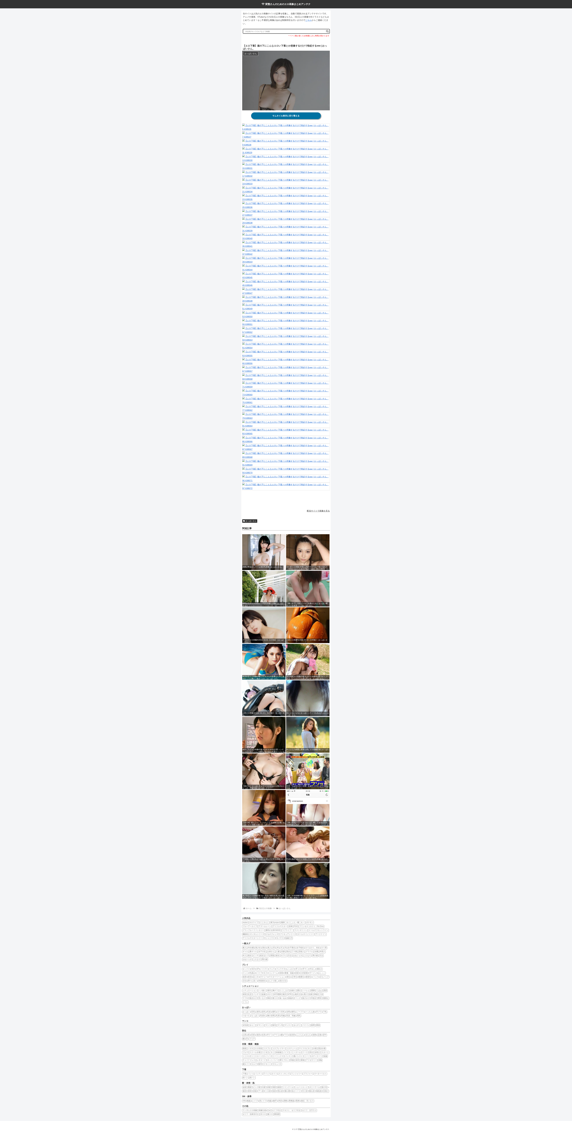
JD (274, 948)
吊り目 (304, 1091)
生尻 (263, 1035)
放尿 (244, 977)
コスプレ (267, 1048)
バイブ (259, 973)
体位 (288, 977)
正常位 (294, 977)
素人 (244, 948)
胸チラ (275, 990)
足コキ (255, 977)
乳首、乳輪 (290, 1016)
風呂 (284, 994)
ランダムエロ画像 (250, 1110)
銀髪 (279, 1087)
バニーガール (295, 1052)
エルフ (254, 1064)
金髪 (244, 1087)
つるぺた (246, 1016)
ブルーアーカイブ (250, 926)
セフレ (283, 956)
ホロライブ (253, 922)
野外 (320, 998)
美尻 (258, 1035)
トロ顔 (268, 1091)
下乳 (325, 1012)
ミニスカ (246, 1056)
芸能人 (301, 952)
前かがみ (283, 981)
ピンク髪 (256, 1087)
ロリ (307, 948)
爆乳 (274, 1012)
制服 (325, 1056)
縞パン (252, 1077)
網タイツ (246, 1064)
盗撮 (263, 994)
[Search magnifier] (327, 31)
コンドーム (273, 973)
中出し (312, 969)
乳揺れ (263, 1016)
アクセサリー (311, 1060)
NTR (290, 994)
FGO (296, 926)
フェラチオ (280, 969)
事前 (269, 998)
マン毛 (280, 1025)
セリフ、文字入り (309, 1110)
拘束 (280, 1101)
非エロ (263, 1114)
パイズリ (264, 969)
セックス (246, 969)
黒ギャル (253, 952)
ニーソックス (278, 1056)
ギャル (245, 952)
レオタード (261, 1060)
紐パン (245, 1077)
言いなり (262, 998)
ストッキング (284, 1074)
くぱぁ (319, 990)
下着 (244, 1074)
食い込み (283, 998)
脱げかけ (305, 998)
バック (315, 977)
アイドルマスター (280, 926)
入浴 (321, 994)
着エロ (275, 998)
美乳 (258, 1012)
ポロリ (269, 994)
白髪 (263, 1087)
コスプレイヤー (278, 1048)
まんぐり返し (272, 981)
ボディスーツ (316, 1056)
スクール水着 (255, 1052)
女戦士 (317, 1052)
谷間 (288, 1012)
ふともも (300, 1035)
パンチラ (256, 994)
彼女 (277, 956)
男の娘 (315, 956)
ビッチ (255, 956)
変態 (272, 956)
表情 (249, 1091)
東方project (275, 922)
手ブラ (318, 1012)
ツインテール (288, 1087)
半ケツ (269, 1035)
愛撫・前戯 (289, 973)
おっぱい (246, 1012)
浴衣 (297, 1060)
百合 (290, 956)
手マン (305, 969)
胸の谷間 (270, 1016)
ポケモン (309, 922)
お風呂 (296, 994)
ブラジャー (307, 1074)
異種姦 (291, 1101)
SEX (253, 969)
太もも (308, 1035)
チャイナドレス (249, 1060)
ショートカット (301, 1087)
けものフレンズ (272, 934)
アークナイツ (320, 934)
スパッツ (267, 1056)
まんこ (252, 1025)
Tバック (267, 1074)
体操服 (278, 1052)
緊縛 (297, 1101)
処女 (262, 956)
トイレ (245, 1002)
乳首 (269, 1012)
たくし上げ (284, 990)
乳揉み (252, 973)
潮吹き (319, 969)
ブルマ (245, 1052)
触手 (275, 1101)
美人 (269, 948)
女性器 (245, 1025)
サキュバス (276, 1064)
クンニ (245, 973)
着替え (326, 998)
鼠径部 (292, 1035)
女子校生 (300, 948)
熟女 (288, 952)
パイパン (305, 1025)
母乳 (299, 1016)
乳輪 (283, 1016)
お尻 (244, 1035)
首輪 (320, 1060)
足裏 (319, 1035)
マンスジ (288, 1025)
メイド (285, 1052)
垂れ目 (311, 1091)
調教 (285, 1101)
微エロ (270, 1114)
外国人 (322, 952)
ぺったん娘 (310, 1012)
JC (281, 948)
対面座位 (262, 981)
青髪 (274, 1087)
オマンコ (260, 1025)
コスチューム (292, 1048)
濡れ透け (303, 994)
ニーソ (307, 1056)
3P (258, 969)
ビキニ (271, 1052)
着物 (302, 1060)
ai (269, 1110)
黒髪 (249, 1087)
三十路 (294, 952)
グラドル (309, 952)
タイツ (274, 1074)
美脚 (314, 1035)
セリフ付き (276, 1110)
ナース (305, 1052)
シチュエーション (250, 990)
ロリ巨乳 (281, 1012)
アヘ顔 (261, 1091)
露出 (299, 990)
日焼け (325, 1091)
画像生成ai (263, 1110)
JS (285, 948)
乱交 (249, 994)
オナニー (263, 977)
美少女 (258, 948)
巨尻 (253, 1035)
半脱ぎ (313, 998)
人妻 (278, 952)
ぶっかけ (290, 969)
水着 (315, 1048)
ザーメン (312, 973)
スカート (325, 1052)
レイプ (255, 1101)
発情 (244, 994)
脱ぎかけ (253, 998)
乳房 (278, 1016)
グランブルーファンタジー (253, 930)
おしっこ (321, 973)
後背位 (308, 977)
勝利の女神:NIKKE (273, 930)
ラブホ (245, 998)
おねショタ (297, 956)
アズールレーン (265, 926)
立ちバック (324, 977)
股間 (313, 1025)
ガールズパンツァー (306, 934)
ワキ (286, 1035)
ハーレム (306, 990)
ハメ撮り (262, 990)
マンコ (268, 1025)
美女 (264, 948)
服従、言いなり (307, 1101)
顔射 (297, 973)
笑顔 (274, 1091)
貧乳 (263, 1012)
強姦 (270, 1101)
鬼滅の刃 (288, 938)
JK (278, 948)
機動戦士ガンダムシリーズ (253, 934)
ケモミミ (267, 1064)
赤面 (255, 1091)
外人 (244, 956)
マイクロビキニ (305, 1048)
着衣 (269, 990)
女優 (316, 952)
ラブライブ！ (287, 930)
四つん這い (252, 981)
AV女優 (251, 948)
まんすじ (297, 1025)
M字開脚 (277, 994)
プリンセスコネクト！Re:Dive (311, 926)
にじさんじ (264, 922)
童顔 (244, 1091)
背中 (324, 1035)
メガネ (250, 1048)
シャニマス (270, 938)
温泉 (311, 994)
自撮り (293, 990)
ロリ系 (324, 948)
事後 (316, 994)
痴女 (249, 956)
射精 (281, 973)
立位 (244, 981)
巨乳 (253, 1012)
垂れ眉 (287, 1091)
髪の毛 (324, 1087)
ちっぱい (255, 1016)
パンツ (250, 1074)
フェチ (252, 1039)
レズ (267, 956)
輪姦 (249, 1101)
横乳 (293, 1012)
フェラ (272, 969)
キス (265, 973)
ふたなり (307, 956)
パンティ (258, 1074)
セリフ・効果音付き (251, 1114)
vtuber (245, 922)
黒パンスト (298, 1056)
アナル (276, 1035)
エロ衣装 (258, 1048)
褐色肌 (318, 1091)
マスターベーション (277, 977)
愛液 (318, 1025)
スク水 (264, 1052)
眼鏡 (244, 1048)
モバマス (279, 938)
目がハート (296, 1091)
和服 (292, 1060)
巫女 (311, 1052)
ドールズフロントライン (318, 930)
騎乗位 (301, 977)
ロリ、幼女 (315, 948)
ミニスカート (256, 1056)
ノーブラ (300, 1012)
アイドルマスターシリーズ (253, 938)
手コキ (298, 969)
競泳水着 (321, 1048)
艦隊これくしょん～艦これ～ (292, 922)
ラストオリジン (300, 930)
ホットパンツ (272, 1060)
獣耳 (260, 1064)
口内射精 (304, 973)
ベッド (298, 998)
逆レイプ (262, 1101)
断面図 (277, 1114)
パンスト (288, 1056)
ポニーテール (314, 1087)
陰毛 (274, 1025)
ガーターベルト (320, 1074)
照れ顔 (280, 1091)
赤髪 (269, 1087)
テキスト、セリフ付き (291, 1110)
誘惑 (325, 990)
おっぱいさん (251, 521)
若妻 (283, 952)
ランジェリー (296, 1074)
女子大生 (262, 952)
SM (244, 1101)
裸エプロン (284, 1060)
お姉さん (270, 952)
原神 (290, 926)
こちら (308, 20)
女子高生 (291, 948)
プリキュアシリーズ (288, 934)
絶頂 (249, 977)
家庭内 (291, 998)
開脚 (313, 990)
